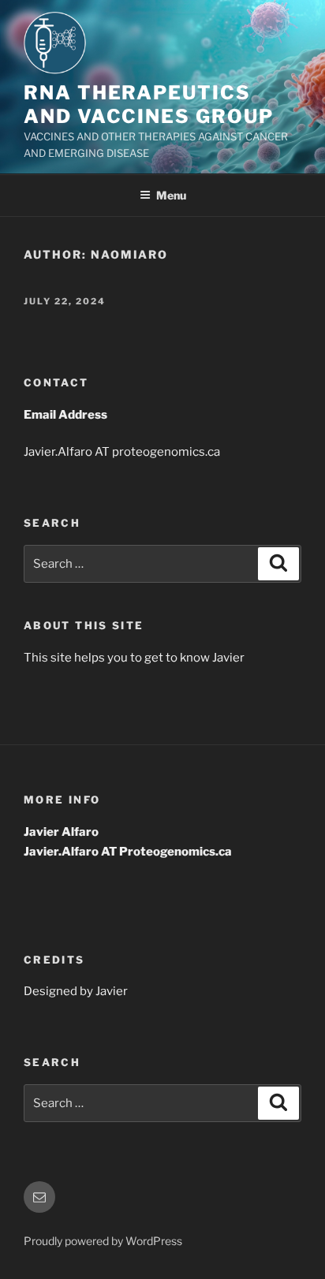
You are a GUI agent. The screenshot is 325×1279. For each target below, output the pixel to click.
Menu (171, 195)
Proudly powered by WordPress (103, 1240)
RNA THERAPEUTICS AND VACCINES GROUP (149, 104)
